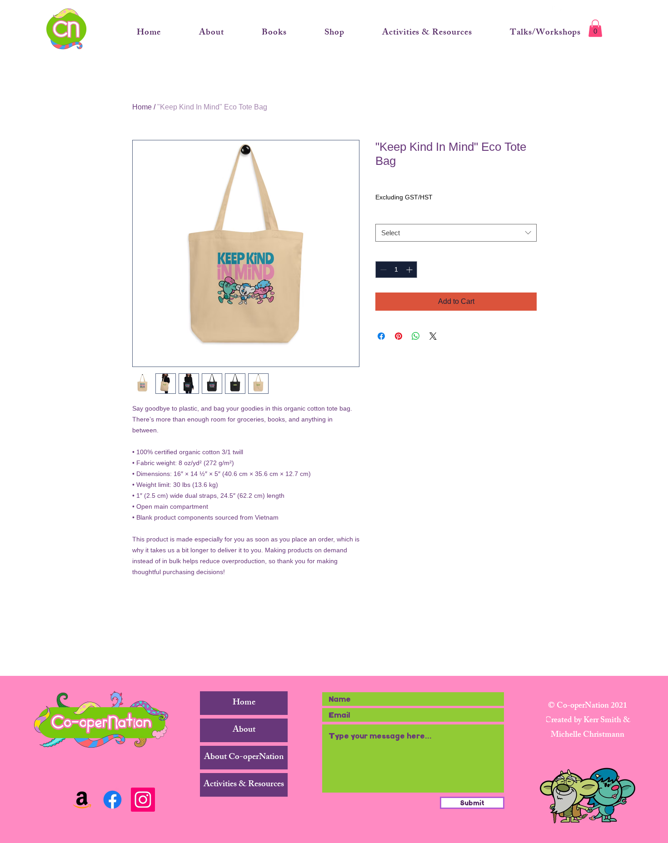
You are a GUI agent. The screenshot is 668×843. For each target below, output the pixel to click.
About (244, 730)
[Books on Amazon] (82, 800)
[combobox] (456, 233)
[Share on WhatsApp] (415, 336)
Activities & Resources (244, 785)
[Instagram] (143, 800)
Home (142, 107)
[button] (595, 28)
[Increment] (410, 270)
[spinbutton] (396, 270)
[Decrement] (382, 270)
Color (385, 215)
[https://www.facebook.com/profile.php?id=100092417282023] (112, 800)
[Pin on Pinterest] (398, 336)
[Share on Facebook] (381, 336)
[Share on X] (433, 336)
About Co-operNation (244, 757)
